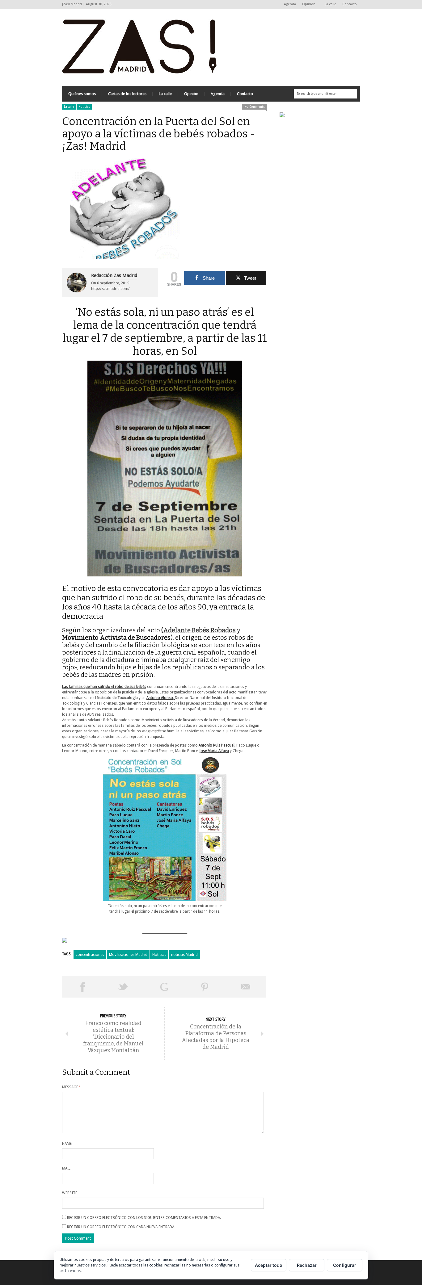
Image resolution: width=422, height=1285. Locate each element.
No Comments (254, 106)
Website (69, 1193)
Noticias (84, 106)
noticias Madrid (184, 954)
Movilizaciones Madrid (128, 954)
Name (67, 1143)
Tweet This (123, 987)
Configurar (344, 1265)
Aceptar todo (268, 1265)
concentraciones (90, 954)
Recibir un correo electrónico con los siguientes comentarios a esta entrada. (144, 1218)
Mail (66, 1168)
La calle (330, 4)
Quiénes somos (82, 93)
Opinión (307, 4)
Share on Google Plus (164, 987)
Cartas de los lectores (127, 93)
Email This (246, 987)
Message (71, 1087)
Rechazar (307, 1265)
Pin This (204, 987)
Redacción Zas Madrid (114, 275)
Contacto (349, 4)
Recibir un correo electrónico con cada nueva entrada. (121, 1227)
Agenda (290, 4)
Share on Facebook (82, 987)
